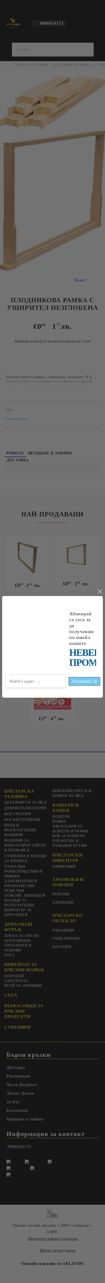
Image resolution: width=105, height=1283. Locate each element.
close (99, 592)
